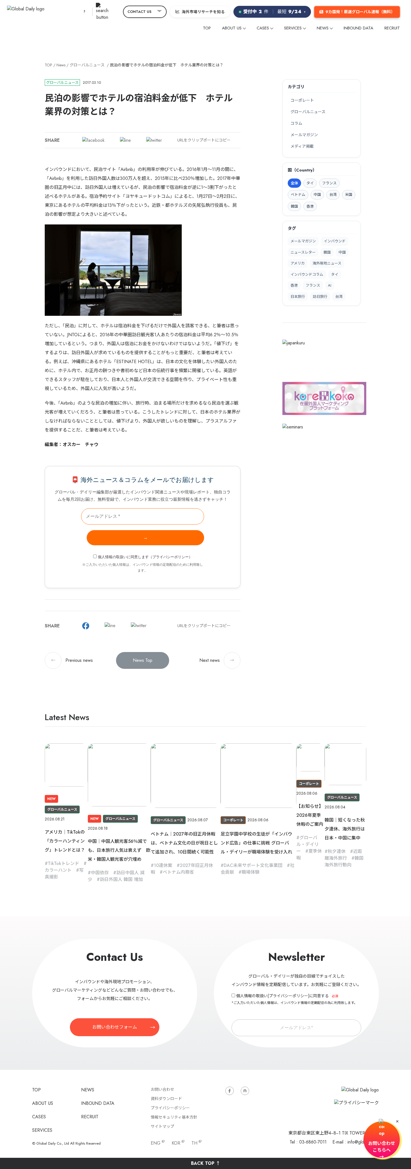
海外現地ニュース (327, 263)
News (60, 65)
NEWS (323, 28)
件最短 (274, 11)
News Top (142, 660)
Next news (216, 660)
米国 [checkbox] (348, 194)
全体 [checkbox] (294, 183)
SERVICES (293, 28)
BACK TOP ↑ (205, 1163)
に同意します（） (145, 557)
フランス (313, 285)
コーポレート (302, 100)
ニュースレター (303, 252)
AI (329, 285)
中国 (342, 252)
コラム (296, 123)
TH (194, 1143)
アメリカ (297, 263)
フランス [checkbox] (329, 183)
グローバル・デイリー (307, 844)
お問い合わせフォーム (114, 1027)
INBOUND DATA (358, 28)
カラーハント (58, 870)
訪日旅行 (320, 296)
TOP (207, 28)
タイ (334, 274)
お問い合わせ (162, 1089)
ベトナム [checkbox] (298, 194)
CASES (263, 28)
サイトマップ (162, 1126)
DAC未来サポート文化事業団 (253, 865)
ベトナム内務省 (178, 872)
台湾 (338, 296)
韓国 (327, 252)
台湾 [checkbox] (333, 194)
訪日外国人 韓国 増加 (121, 879)
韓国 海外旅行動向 (344, 861)
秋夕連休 (337, 851)
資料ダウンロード (166, 1098)
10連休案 (163, 865)
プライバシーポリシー (170, 557)
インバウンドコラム (306, 274)
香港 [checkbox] (310, 206)
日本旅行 (297, 296)
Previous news (72, 660)
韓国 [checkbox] (294, 206)
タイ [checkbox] (310, 183)
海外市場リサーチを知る (203, 12)
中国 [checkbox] (317, 194)
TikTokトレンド (63, 863)
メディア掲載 (302, 146)
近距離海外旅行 (343, 854)
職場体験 (250, 872)
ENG (155, 1143)
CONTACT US (139, 11)
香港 (294, 285)
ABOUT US (232, 28)
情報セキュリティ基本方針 (174, 1117)
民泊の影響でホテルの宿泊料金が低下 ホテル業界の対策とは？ (166, 65)
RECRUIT (392, 28)
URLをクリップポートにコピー (204, 140)
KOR (176, 1143)
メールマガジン (304, 135)
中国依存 (100, 872)
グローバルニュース (87, 65)
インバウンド (335, 241)
